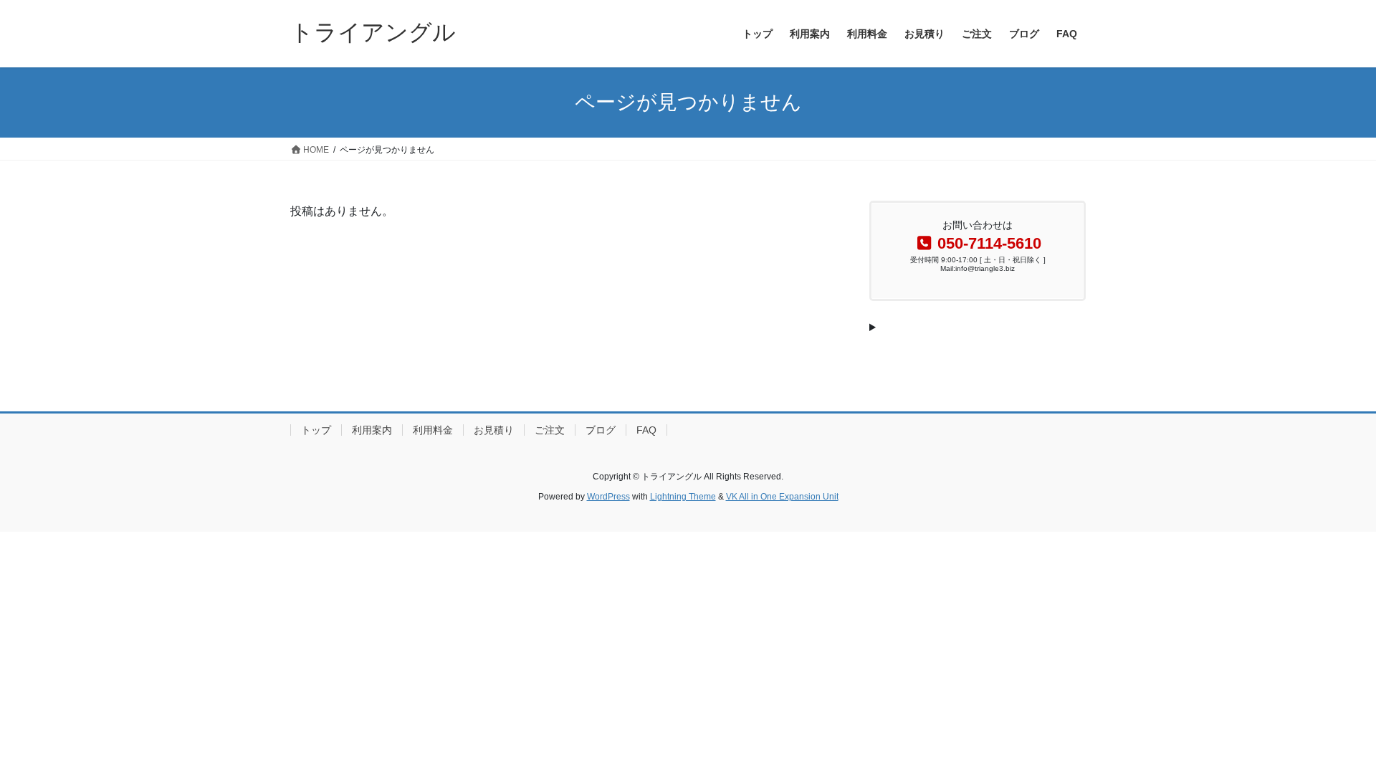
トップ (316, 430)
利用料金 (433, 430)
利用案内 (372, 430)
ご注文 (550, 430)
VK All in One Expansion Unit (782, 497)
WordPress (608, 497)
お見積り (494, 430)
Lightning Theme (683, 497)
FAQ (646, 430)
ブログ (601, 430)
